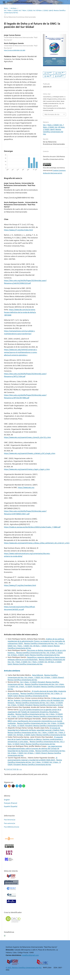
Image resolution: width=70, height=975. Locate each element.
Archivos (13, 8)
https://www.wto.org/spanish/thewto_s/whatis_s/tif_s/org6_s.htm (29, 453)
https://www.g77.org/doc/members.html (20, 585)
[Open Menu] (4, 2)
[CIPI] (11, 897)
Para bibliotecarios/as (11, 827)
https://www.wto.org (26, 487)
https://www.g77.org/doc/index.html (18, 230)
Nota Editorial (37, 675)
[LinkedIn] (20, 787)
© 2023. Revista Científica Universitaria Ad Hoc (24, 967)
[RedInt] (11, 891)
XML (49, 76)
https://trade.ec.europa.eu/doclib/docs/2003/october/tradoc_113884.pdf (32, 527)
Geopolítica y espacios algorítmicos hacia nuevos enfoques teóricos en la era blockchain (36, 658)
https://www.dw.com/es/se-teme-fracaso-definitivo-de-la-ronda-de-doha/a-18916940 (20, 312)
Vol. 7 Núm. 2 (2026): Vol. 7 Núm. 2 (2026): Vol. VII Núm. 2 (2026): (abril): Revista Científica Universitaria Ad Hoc (34, 11)
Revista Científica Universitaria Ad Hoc (21, 2)
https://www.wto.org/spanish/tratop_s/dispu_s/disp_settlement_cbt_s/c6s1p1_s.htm (36, 543)
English (7, 799)
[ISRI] (11, 878)
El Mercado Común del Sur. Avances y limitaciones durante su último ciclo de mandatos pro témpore (37, 700)
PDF (49, 73)
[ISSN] (9, 854)
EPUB (60, 76)
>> (21, 769)
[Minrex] (11, 903)
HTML (60, 73)
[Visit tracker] (4, 935)
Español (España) (10, 806)
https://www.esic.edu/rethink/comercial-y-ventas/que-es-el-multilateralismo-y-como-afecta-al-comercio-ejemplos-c (20, 352)
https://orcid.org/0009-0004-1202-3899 (14, 50)
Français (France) (10, 803)
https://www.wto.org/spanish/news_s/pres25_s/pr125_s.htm (27, 437)
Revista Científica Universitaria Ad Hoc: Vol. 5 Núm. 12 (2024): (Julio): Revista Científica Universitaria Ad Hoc (35, 694)
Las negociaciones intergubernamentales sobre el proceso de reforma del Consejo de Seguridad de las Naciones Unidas (35, 748)
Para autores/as (9, 823)
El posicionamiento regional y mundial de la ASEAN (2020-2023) (32, 759)
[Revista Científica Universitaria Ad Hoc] (43, 964)
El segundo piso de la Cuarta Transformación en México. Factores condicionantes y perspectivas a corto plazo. (35, 739)
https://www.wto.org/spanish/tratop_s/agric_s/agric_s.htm (27, 469)
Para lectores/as (9, 820)
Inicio (6, 8)
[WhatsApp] (23, 787)
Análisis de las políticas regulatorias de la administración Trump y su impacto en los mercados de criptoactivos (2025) (36, 641)
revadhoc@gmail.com (30, 955)
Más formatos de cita (52, 114)
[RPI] (11, 884)
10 (17, 769)
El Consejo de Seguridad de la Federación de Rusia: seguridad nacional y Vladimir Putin (36, 729)
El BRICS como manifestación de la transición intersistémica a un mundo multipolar (35, 721)
